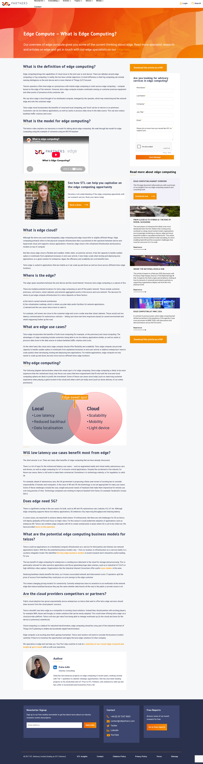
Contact (100, 756)
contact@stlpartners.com (122, 721)
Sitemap (174, 756)
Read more (137, 247)
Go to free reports (157, 727)
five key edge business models (70, 553)
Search (197, 3)
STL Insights (82, 756)
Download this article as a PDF (148, 67)
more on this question (45, 527)
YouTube (114, 735)
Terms (159, 756)
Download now (142, 196)
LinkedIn (114, 730)
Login (184, 3)
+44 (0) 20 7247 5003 (120, 716)
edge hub (122, 49)
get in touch (37, 647)
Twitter (113, 725)
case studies (106, 568)
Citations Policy (119, 756)
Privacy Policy (141, 756)
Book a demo (76, 205)
